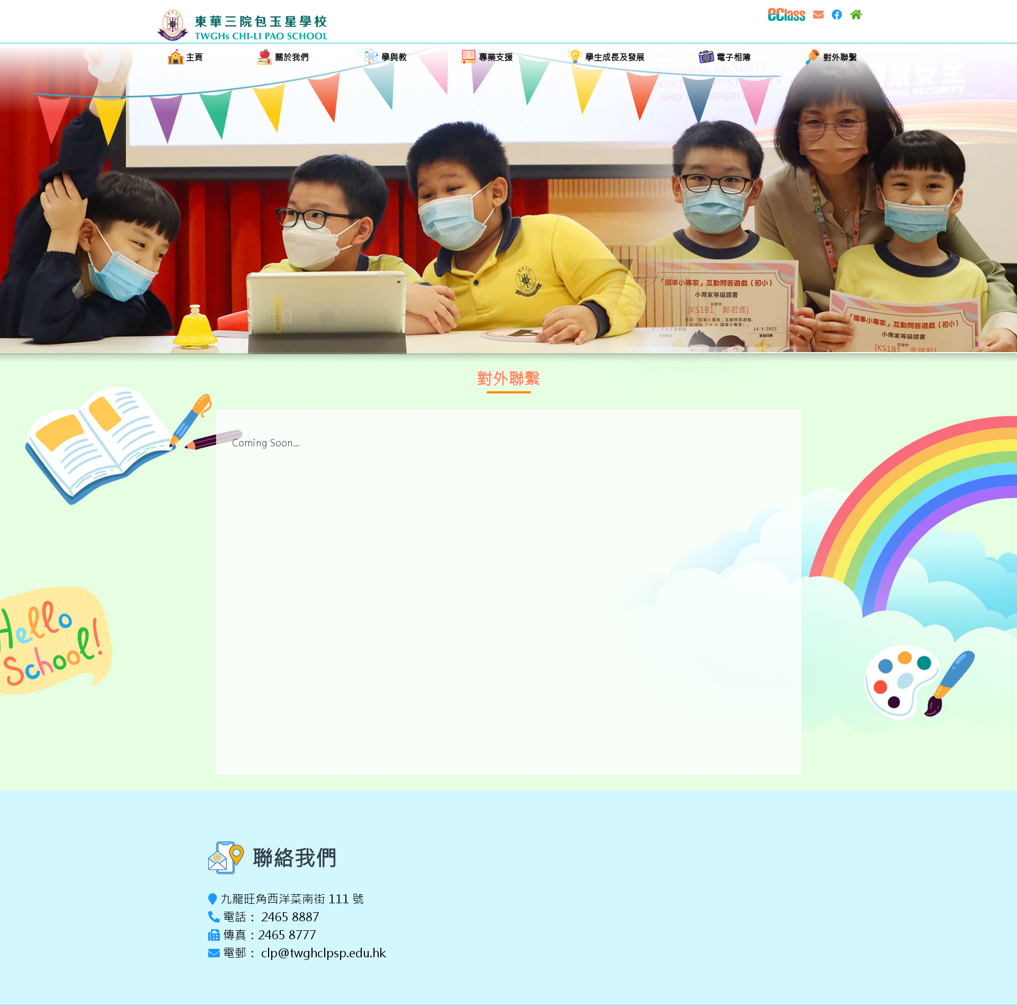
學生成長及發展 (614, 57)
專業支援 (495, 57)
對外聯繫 (839, 57)
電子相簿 (733, 57)
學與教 (393, 57)
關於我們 (291, 57)
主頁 (193, 57)
